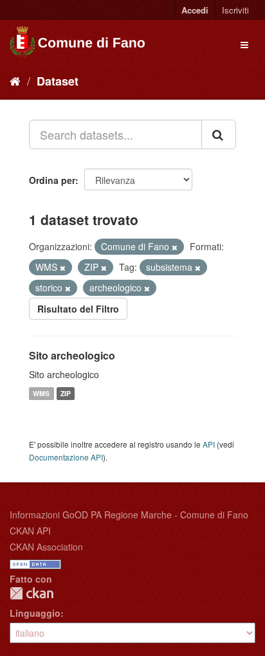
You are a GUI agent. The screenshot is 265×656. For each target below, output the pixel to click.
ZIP (65, 393)
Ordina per (52, 180)
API (209, 444)
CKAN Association (46, 546)
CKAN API (30, 530)
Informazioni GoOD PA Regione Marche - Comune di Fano (129, 514)
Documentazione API (66, 456)
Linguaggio (35, 612)
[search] (218, 134)
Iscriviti (235, 10)
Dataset (57, 81)
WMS (41, 393)
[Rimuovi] (175, 247)
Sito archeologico (72, 355)
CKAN (31, 593)
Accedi (194, 10)
